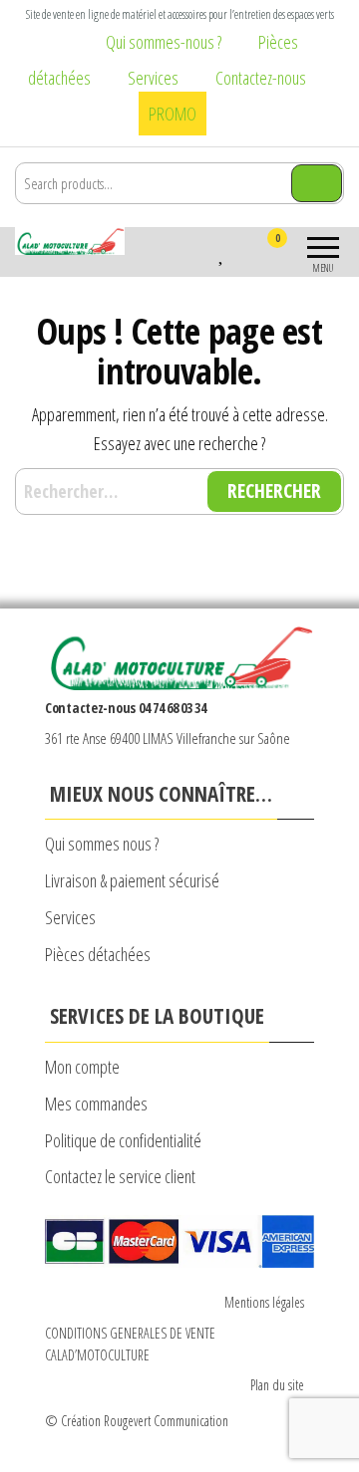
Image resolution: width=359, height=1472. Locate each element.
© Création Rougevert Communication (136, 1420)
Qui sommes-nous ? (163, 42)
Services (153, 78)
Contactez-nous (260, 78)
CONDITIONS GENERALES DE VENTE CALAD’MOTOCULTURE (130, 1344)
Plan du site (277, 1384)
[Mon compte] (241, 251)
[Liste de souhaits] (222, 251)
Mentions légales (264, 1302)
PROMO (172, 113)
